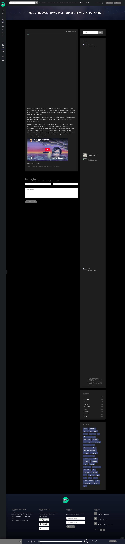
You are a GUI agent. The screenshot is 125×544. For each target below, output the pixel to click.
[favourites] (3, 48)
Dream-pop (87, 436)
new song (94, 472)
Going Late (90, 44)
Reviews (86, 414)
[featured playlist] (3, 57)
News (85, 409)
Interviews (86, 399)
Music (85, 464)
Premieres (86, 411)
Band (95, 431)
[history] (3, 51)
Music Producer (96, 467)
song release (87, 483)
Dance (85, 434)
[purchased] (3, 44)
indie (85, 456)
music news (87, 467)
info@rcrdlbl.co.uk (102, 519)
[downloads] (3, 41)
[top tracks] (3, 23)
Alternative (92, 428)
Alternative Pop (88, 431)
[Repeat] (96, 541)
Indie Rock (86, 461)
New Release (87, 406)
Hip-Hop (86, 453)
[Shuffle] (92, 541)
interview (94, 461)
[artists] (3, 16)
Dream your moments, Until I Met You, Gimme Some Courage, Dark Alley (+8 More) (68, 2)
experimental (87, 447)
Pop (85, 475)
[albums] (3, 13)
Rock (90, 477)
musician (92, 464)
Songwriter (96, 483)
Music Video (87, 469)
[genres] (3, 20)
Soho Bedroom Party (93, 154)
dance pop (92, 434)
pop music (91, 475)
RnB (85, 477)
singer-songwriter (88, 480)
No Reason (90, 159)
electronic (95, 439)
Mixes (85, 401)
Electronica (87, 442)
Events (85, 396)
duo (94, 436)
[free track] (3, 26)
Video (85, 416)
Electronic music (96, 442)
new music (87, 472)
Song (97, 480)
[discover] (3, 10)
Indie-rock (87, 458)
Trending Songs (43, 2)
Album (85, 428)
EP (93, 445)
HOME (89, 268)
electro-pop (87, 439)
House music (94, 453)
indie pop (94, 458)
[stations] (3, 29)
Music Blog (86, 404)
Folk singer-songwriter (90, 450)
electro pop (87, 445)
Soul (85, 486)
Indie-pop (91, 456)
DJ (98, 434)
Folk (94, 447)
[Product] (3, 35)
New (94, 469)
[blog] (3, 32)
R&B (98, 475)
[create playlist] (3, 60)
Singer (95, 477)
